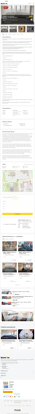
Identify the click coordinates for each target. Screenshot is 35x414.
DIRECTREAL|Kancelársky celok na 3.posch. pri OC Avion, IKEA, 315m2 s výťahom (9, 341)
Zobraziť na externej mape (28, 164)
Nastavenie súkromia (28, 405)
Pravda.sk (15, 360)
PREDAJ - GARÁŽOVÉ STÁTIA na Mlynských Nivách (9, 253)
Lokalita (18, 34)
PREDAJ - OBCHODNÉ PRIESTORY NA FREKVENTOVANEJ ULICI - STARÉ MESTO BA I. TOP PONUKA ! (22, 297)
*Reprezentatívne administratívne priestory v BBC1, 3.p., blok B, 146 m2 (26, 341)
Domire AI (14, 34)
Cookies (23, 405)
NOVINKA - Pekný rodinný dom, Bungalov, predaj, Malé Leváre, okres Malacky (16, 318)
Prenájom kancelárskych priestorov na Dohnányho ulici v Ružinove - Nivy (25, 274)
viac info (27, 413)
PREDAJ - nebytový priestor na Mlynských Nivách (25, 253)
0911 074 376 (4, 364)
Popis (3, 34)
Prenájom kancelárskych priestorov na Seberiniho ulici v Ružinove (9, 274)
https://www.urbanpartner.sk (26, 227)
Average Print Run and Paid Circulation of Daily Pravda (14, 405)
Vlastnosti (9, 34)
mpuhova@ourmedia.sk (5, 368)
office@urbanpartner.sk (25, 226)
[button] (31, 182)
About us (5, 405)
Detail (6, 34)
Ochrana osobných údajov (17, 402)
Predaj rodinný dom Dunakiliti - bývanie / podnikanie (20, 291)
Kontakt (22, 34)
